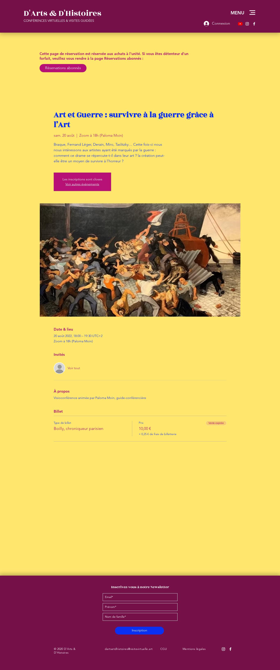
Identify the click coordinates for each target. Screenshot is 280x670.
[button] (252, 12)
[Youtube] (240, 24)
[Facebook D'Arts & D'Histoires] (230, 649)
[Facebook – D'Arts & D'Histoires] (254, 24)
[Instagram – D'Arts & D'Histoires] (247, 24)
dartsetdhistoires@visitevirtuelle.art (129, 649)
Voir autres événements (82, 184)
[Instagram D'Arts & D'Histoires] (223, 649)
